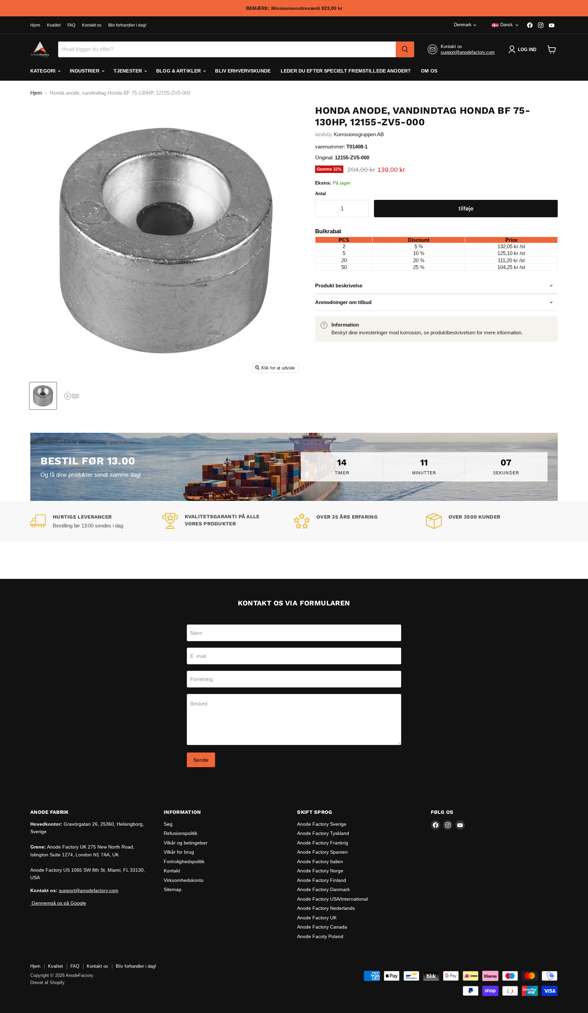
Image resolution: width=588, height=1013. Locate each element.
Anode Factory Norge (320, 870)
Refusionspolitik (180, 833)
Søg (168, 824)
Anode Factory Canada (322, 927)
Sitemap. (173, 889)
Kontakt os (91, 25)
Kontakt (172, 870)
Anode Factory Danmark (323, 889)
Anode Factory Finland (321, 880)
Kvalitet (54, 25)
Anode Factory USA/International (332, 899)
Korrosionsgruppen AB (359, 134)
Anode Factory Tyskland (323, 833)
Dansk (506, 24)
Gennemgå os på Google (58, 903)
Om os (429, 71)
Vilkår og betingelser (186, 842)
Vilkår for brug (179, 852)
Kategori (43, 71)
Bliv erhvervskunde (243, 71)
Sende (201, 760)
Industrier (85, 71)
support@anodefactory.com (468, 52)
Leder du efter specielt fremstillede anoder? (346, 71)
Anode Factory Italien (320, 861)
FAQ (71, 25)
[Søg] (405, 49)
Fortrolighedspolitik (184, 861)
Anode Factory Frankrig (322, 842)
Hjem (35, 25)
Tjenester (128, 71)
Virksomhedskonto (183, 880)
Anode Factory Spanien (322, 852)
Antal (320, 193)
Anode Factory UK (317, 917)
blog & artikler (179, 71)
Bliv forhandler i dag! (127, 25)
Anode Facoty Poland (320, 936)
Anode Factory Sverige (321, 824)
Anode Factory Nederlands (326, 908)
